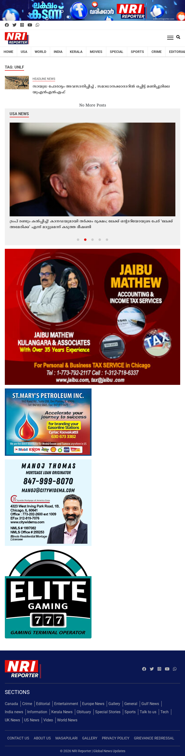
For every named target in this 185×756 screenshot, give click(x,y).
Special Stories (107, 712)
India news (14, 712)
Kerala (76, 52)
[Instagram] (22, 25)
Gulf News (150, 703)
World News (67, 720)
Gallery (114, 703)
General (130, 703)
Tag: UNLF (14, 67)
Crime (157, 52)
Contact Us (18, 738)
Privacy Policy (115, 738)
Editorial (43, 703)
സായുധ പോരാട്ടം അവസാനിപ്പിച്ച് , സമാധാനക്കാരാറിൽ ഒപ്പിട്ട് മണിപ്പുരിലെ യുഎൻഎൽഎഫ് (101, 89)
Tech (164, 712)
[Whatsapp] (37, 25)
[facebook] (7, 25)
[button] (78, 239)
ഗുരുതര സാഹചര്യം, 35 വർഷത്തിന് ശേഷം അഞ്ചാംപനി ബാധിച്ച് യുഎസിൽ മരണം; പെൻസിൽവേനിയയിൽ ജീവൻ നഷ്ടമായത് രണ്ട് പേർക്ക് (87, 224)
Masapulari (66, 738)
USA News (19, 114)
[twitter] (15, 25)
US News (31, 720)
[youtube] (29, 25)
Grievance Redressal (154, 738)
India (58, 52)
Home (8, 52)
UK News (12, 720)
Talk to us (148, 712)
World (40, 52)
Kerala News (62, 712)
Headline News (44, 79)
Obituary (84, 712)
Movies (96, 52)
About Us (42, 738)
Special (116, 52)
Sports (137, 52)
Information (37, 712)
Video (48, 720)
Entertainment (66, 703)
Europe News (93, 703)
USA (24, 52)
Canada (11, 703)
